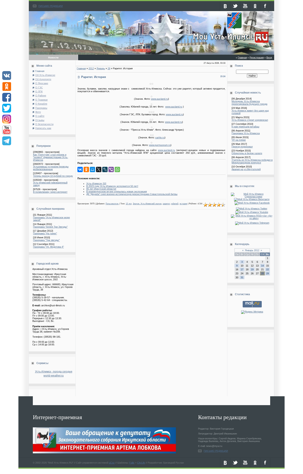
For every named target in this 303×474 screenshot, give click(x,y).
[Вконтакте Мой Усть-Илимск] (252, 199)
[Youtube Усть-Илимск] (252, 212)
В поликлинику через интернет (50, 192)
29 (267, 273)
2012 (91, 68)
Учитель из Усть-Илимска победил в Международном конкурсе (252, 161)
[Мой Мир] (92, 169)
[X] (98, 169)
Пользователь (112, 204)
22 (267, 269)
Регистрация (257, 57)
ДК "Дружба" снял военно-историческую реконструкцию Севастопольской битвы (131, 194)
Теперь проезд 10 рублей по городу (53, 176)
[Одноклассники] (86, 169)
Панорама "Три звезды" (46, 240)
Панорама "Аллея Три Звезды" (50, 226)
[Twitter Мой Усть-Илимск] (252, 208)
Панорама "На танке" (45, 233)
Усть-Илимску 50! (96, 183)
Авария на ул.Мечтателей (246, 169)
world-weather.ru (53, 375)
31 (242, 277)
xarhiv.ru (160, 137)
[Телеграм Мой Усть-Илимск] (252, 222)
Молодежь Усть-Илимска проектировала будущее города (249, 102)
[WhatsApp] (117, 169)
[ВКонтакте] (80, 169)
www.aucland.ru (159, 99)
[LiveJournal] (105, 169)
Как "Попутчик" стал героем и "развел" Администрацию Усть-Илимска (50, 157)
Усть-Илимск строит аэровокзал (250, 120)
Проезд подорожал (242, 146)
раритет (166, 204)
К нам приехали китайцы (245, 126)
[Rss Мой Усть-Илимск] (252, 218)
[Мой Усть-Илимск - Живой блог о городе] (230, 43)
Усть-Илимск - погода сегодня (53, 371)
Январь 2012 (252, 250)
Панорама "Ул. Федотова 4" (48, 246)
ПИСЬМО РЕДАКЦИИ (50, 6)
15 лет (129, 204)
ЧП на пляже (239, 140)
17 (242, 269)
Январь (100, 68)
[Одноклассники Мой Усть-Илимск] (252, 196)
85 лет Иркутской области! (101, 188)
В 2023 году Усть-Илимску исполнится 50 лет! (112, 186)
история (183, 204)
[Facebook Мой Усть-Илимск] (252, 202)
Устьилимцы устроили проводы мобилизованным (51, 168)
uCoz (112, 462)
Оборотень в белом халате (247, 153)
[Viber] (111, 169)
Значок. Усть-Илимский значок (147, 204)
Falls (131, 462)
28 (109, 68)
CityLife (141, 462)
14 (262, 265)
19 (252, 269)
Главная (242, 57)
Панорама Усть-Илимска (246, 133)
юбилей (174, 204)
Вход (269, 57)
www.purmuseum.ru (160, 145)
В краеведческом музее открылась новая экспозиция (116, 191)
